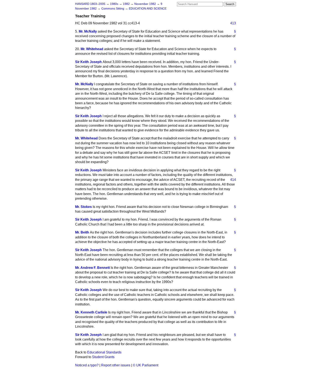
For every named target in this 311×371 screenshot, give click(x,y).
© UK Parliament (145, 365)
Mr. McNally (88, 31)
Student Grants (103, 357)
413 (233, 23)
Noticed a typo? (87, 365)
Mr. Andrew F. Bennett (92, 267)
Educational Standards (104, 352)
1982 (127, 3)
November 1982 (145, 3)
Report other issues (115, 365)
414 (233, 179)
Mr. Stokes (83, 207)
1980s (114, 3)
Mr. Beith (82, 232)
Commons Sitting (113, 8)
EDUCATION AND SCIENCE (148, 8)
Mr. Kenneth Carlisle (91, 312)
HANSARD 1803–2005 (90, 3)
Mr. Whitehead (92, 49)
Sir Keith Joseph (88, 62)
